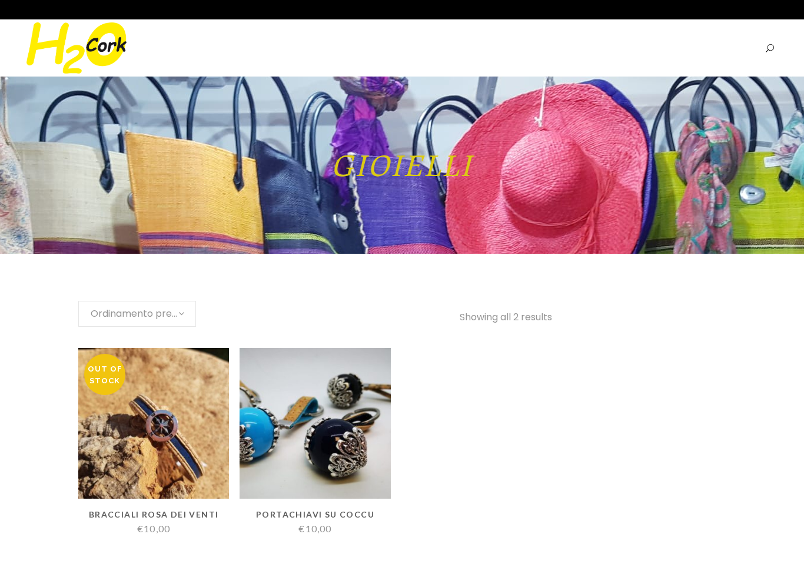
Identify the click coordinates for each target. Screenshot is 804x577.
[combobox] (137, 314)
